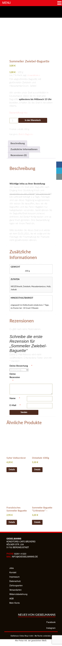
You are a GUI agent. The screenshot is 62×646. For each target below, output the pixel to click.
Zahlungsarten (16, 585)
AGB (11, 598)
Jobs (11, 568)
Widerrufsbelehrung (18, 594)
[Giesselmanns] (31, 11)
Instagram (51, 627)
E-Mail (15, 405)
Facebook (51, 622)
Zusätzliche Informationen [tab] (24, 149)
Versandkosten (33, 75)
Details (12, 470)
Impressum (14, 576)
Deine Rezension (15, 377)
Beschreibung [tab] (18, 143)
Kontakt (12, 572)
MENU (6, 2)
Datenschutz (15, 581)
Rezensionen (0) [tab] (19, 155)
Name (15, 398)
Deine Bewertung (21, 366)
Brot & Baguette (26, 134)
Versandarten (15, 589)
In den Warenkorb (33, 120)
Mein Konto (14, 602)
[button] (59, 3)
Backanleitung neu (18, 113)
